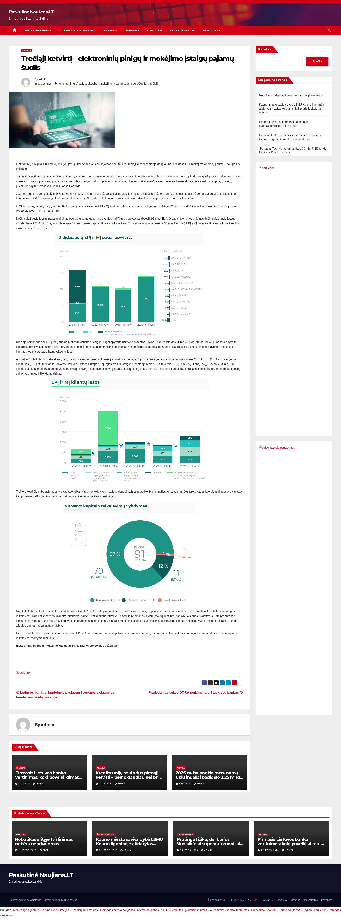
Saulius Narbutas (172, 910)
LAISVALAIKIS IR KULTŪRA (77, 30)
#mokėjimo (106, 83)
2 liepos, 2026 (27, 850)
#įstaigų (81, 83)
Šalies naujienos (37, 30)
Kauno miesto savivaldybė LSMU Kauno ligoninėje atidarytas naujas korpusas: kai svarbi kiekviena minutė (292, 108)
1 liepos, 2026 (189, 850)
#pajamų (119, 83)
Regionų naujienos (314, 910)
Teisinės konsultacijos (55, 910)
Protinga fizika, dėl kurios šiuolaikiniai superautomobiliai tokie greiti (208, 844)
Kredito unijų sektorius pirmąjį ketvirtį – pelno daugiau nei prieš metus (129, 777)
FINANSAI (132, 30)
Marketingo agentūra (26, 910)
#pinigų (131, 83)
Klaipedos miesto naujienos (117, 910)
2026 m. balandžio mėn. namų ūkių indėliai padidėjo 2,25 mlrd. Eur (208, 777)
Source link (23, 672)
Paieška (265, 49)
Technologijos (182, 30)
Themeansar (70, 900)
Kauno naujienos (289, 910)
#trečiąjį (153, 83)
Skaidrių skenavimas (84, 910)
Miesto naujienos (148, 910)
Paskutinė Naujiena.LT (31, 11)
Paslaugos (211, 30)
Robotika (154, 30)
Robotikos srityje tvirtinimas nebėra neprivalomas (291, 95)
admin (43, 79)
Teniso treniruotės (237, 910)
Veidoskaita (216, 910)
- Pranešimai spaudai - (264, 910)
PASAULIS (111, 30)
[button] (329, 30)
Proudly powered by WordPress (25, 900)
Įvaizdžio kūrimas (196, 910)
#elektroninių (66, 83)
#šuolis (141, 83)
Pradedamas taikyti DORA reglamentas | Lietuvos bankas (194, 692)
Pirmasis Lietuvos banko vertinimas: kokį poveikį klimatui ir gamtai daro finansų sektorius (48, 777)
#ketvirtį (92, 83)
